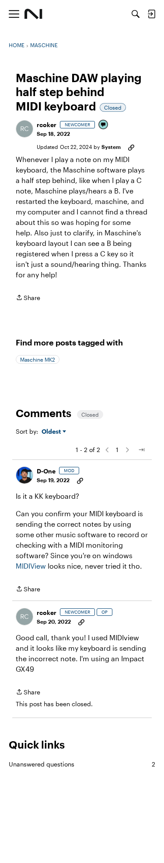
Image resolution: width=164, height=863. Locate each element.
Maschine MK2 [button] (37, 359)
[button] (24, 129)
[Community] (33, 13)
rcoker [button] (46, 124)
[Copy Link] (131, 147)
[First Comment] (103, 125)
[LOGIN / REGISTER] (151, 14)
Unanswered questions (82, 764)
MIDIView (31, 566)
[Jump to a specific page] (141, 450)
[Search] (135, 14)
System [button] (111, 147)
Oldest (52, 432)
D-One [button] (46, 471)
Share (28, 298)
